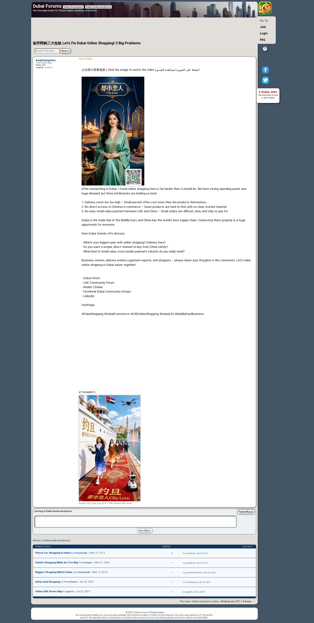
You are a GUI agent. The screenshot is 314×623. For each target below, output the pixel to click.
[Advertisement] (133, 29)
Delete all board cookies (205, 601)
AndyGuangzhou (46, 60)
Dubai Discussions (73, 7)
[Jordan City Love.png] (109, 448)
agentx (70, 591)
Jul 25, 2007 (199, 592)
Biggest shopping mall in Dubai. (54, 572)
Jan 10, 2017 (202, 553)
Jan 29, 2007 (204, 582)
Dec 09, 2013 (210, 572)
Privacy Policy (157, 612)
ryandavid (190, 553)
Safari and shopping (47, 581)
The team (185, 601)
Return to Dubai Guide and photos (51, 540)
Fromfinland (70, 581)
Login (264, 33)
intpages (87, 562)
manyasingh (80, 552)
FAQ (262, 39)
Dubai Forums (47, 6)
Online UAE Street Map (48, 591)
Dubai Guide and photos (98, 7)
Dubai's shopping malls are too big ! (57, 562)
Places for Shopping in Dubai (52, 552)
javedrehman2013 (193, 572)
